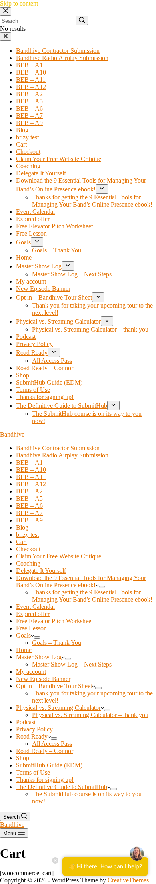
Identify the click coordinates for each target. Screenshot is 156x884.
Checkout (28, 151)
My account (31, 281)
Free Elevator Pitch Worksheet (54, 226)
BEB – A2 (29, 94)
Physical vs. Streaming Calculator (58, 321)
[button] (97, 585)
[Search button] (82, 20)
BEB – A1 (29, 65)
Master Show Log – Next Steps (72, 274)
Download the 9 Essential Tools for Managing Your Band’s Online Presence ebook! (81, 581)
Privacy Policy (34, 343)
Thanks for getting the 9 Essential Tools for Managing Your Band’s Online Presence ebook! (92, 201)
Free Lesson (31, 233)
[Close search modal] (5, 11)
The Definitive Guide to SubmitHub (61, 405)
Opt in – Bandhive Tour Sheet (54, 297)
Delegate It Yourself (41, 173)
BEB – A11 (31, 79)
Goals (23, 242)
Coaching (28, 166)
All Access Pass (52, 360)
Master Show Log (39, 266)
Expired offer (33, 218)
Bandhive (12, 434)
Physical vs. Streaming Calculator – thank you (90, 329)
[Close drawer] (5, 36)
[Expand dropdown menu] (102, 189)
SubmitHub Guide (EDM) (49, 382)
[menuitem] (102, 587)
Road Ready (32, 352)
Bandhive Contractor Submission (58, 50)
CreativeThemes (128, 880)
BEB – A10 (31, 72)
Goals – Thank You (56, 250)
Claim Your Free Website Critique (58, 158)
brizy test (27, 137)
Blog (22, 130)
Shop (22, 375)
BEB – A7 (29, 115)
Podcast (26, 336)
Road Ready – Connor (44, 367)
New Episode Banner (43, 288)
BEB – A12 (31, 86)
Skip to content (19, 3)
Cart (21, 144)
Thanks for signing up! (45, 396)
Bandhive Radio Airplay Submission (62, 57)
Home (24, 257)
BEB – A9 (29, 122)
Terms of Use (33, 389)
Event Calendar (35, 211)
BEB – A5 (29, 101)
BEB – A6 (29, 108)
